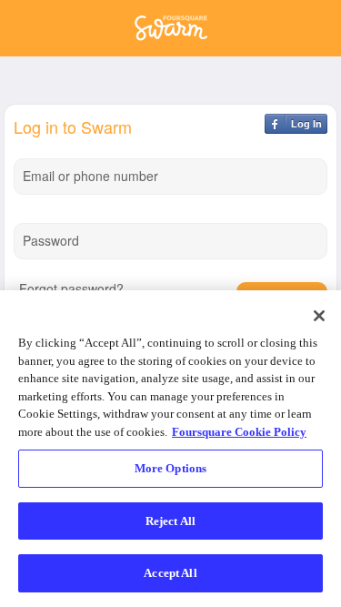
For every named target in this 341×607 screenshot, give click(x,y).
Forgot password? (71, 288)
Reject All (170, 521)
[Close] (319, 316)
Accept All (170, 573)
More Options (171, 468)
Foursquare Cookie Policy (239, 432)
